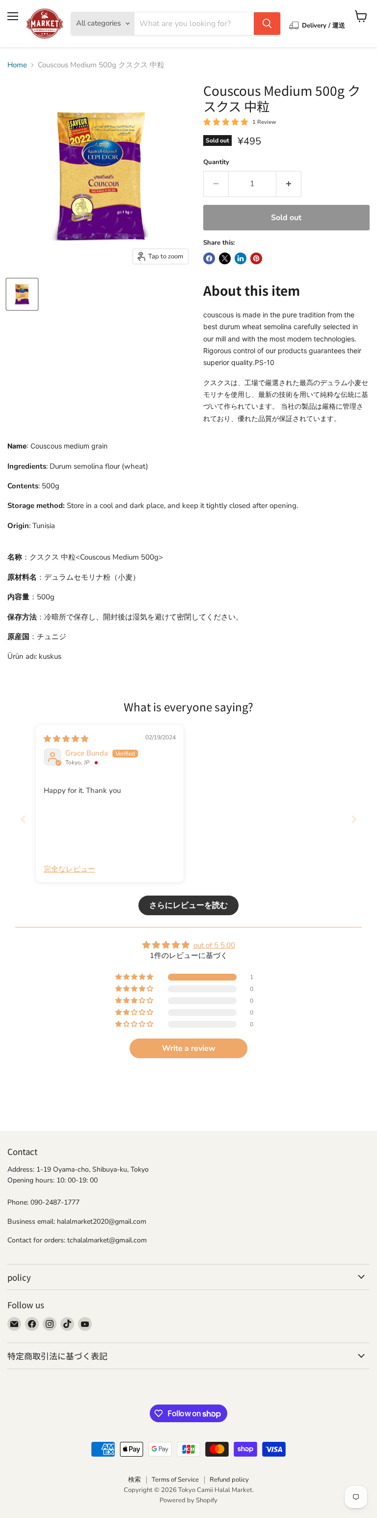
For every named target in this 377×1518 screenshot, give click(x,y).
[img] (66, 739)
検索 (134, 1479)
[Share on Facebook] (209, 258)
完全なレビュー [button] (69, 869)
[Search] (267, 23)
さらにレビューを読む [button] (188, 905)
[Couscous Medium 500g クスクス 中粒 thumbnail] (22, 294)
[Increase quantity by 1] (288, 184)
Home (17, 65)
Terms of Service (175, 1479)
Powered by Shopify (188, 1500)
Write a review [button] (188, 1048)
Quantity (216, 162)
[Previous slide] (23, 819)
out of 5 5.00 (214, 945)
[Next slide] (354, 819)
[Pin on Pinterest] (256, 258)
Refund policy (229, 1479)
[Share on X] (225, 258)
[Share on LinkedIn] (240, 258)
